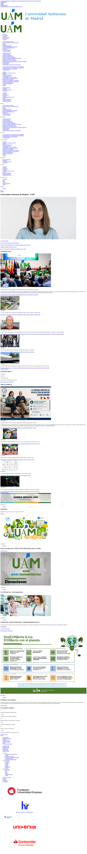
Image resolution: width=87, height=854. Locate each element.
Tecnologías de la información (10, 759)
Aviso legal (5, 780)
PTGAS (9, 6)
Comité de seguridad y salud (8, 82)
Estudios (4, 34)
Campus (4, 71)
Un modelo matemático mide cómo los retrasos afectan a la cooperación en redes (15, 475)
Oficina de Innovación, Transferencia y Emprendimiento (13, 66)
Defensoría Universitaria (7, 743)
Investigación (5, 35)
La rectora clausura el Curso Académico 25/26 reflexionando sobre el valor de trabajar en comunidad (19, 294)
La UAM (4, 39)
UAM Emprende (6, 69)
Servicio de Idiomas (6, 51)
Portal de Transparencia (7, 99)
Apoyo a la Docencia (7, 49)
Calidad (4, 98)
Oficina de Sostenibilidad (7, 83)
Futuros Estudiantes (15, 6)
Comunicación (5, 94)
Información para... (4, 5)
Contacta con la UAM (7, 101)
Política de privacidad (7, 777)
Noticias (4, 84)
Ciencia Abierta (6, 63)
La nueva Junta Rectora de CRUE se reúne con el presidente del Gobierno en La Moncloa (17, 351)
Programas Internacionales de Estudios (10, 46)
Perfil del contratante (9, 758)
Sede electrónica (6, 737)
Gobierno (4, 93)
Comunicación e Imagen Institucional (12, 757)
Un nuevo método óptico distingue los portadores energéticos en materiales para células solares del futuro (20, 491)
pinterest (4, 506)
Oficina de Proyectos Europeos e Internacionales (12, 64)
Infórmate (2, 513)
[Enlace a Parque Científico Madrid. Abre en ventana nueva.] (8, 818)
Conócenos (5, 90)
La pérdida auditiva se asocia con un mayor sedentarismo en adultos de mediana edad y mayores (18, 427)
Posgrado (4, 44)
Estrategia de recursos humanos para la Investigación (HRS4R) (14, 61)
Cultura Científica (6, 62)
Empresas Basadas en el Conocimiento (10, 68)
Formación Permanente (7, 45)
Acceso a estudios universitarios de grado (10, 42)
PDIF (7, 6)
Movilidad (5, 88)
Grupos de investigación (7, 55)
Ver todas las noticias (4, 369)
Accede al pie (27, 0)
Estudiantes (2, 6)
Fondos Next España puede (8, 56)
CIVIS (1, 2)
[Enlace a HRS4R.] (24, 814)
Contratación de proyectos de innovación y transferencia (13, 67)
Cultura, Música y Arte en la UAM (9, 77)
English (1, 4)
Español (2, 3)
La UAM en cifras (3, 550)
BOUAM (4, 739)
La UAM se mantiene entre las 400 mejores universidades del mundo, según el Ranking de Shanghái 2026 (20, 314)
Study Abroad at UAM (7, 89)
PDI (5, 6)
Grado (4, 43)
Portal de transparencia (7, 738)
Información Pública (6, 100)
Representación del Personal (8, 79)
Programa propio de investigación (9, 57)
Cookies (4, 778)
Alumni (20, 6)
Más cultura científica (4, 492)
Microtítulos (5, 48)
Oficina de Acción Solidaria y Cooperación (11, 80)
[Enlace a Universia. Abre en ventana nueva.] (24, 834)
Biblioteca (5, 2)
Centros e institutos (6, 54)
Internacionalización (6, 87)
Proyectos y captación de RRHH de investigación (12, 58)
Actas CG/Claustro (6, 740)
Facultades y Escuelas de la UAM (9, 72)
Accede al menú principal (20, 0)
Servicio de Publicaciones (7, 75)
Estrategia (5, 96)
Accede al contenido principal (35, 0)
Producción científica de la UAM (9, 59)
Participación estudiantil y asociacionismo (10, 81)
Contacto (4, 779)
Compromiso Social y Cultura (8, 97)
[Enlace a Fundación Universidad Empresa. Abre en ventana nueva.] (24, 798)
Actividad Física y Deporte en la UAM (10, 78)
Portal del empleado (6, 741)
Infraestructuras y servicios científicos (10, 60)
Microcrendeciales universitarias (6, 630)
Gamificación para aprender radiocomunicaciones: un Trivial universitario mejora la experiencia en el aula (20, 443)
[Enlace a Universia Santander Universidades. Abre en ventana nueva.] (24, 850)
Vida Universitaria (6, 37)
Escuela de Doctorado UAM (8, 47)
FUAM (6, 768)
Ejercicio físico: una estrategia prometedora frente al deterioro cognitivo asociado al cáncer (17, 459)
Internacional (5, 38)
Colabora (2, 594)
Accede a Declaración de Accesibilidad (7, 0)
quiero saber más (3, 705)
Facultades (7, 761)
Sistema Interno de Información (11, 754)
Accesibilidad (5, 781)
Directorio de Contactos (9, 756)
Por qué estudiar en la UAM (8, 41)
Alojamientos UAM (6, 76)
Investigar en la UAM (7, 53)
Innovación (5, 36)
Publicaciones (7, 767)
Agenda (4, 85)
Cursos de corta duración (5, 628)
